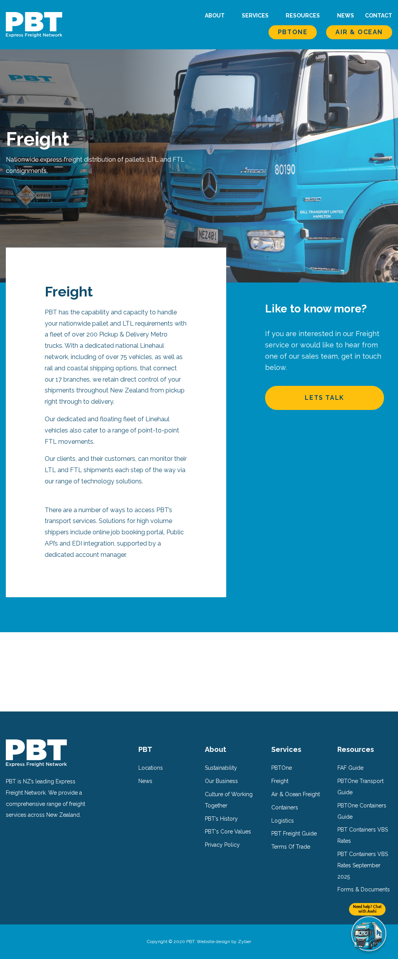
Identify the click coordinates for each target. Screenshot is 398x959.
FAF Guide (350, 768)
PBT (145, 749)
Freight (279, 781)
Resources (303, 15)
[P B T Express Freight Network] (34, 24)
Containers (284, 807)
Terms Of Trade (290, 847)
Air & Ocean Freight (295, 794)
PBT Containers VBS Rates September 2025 (362, 865)
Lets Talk (324, 397)
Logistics (282, 821)
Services (256, 15)
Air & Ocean (359, 32)
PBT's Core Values (228, 831)
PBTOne (293, 32)
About (215, 15)
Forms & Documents (363, 889)
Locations (150, 768)
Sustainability (221, 768)
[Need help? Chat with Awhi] (368, 933)
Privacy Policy (222, 845)
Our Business (221, 781)
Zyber (244, 941)
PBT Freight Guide (294, 833)
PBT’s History (221, 819)
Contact (378, 15)
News (345, 15)
